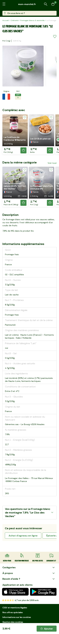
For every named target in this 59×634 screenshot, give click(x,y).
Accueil (5, 20)
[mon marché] (29, 4)
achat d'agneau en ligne (23, 535)
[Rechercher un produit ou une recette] (45, 4)
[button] (15, 134)
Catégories (9, 567)
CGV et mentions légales (14, 607)
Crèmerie (14, 20)
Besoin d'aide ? (11, 578)
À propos (7, 573)
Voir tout (52, 163)
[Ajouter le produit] (23, 150)
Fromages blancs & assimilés (32, 20)
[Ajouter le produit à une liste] (55, 36)
